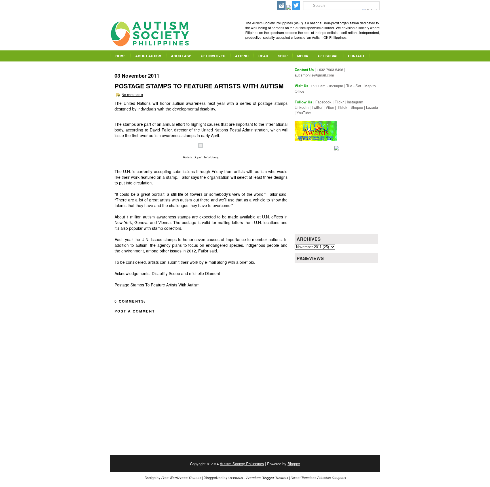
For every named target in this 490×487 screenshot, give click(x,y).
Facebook (323, 102)
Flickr (339, 102)
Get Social (328, 55)
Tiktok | (343, 107)
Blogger (294, 463)
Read (263, 55)
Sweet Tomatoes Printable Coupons (318, 477)
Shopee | (358, 107)
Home (120, 55)
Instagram (355, 102)
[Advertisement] (337, 194)
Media (302, 55)
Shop (283, 55)
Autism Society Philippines (242, 463)
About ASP (181, 55)
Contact (356, 55)
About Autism (148, 55)
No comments (132, 94)
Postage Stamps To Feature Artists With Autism (199, 86)
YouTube (304, 112)
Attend (242, 55)
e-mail (210, 262)
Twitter (317, 107)
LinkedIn (302, 107)
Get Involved (213, 55)
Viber (330, 107)
